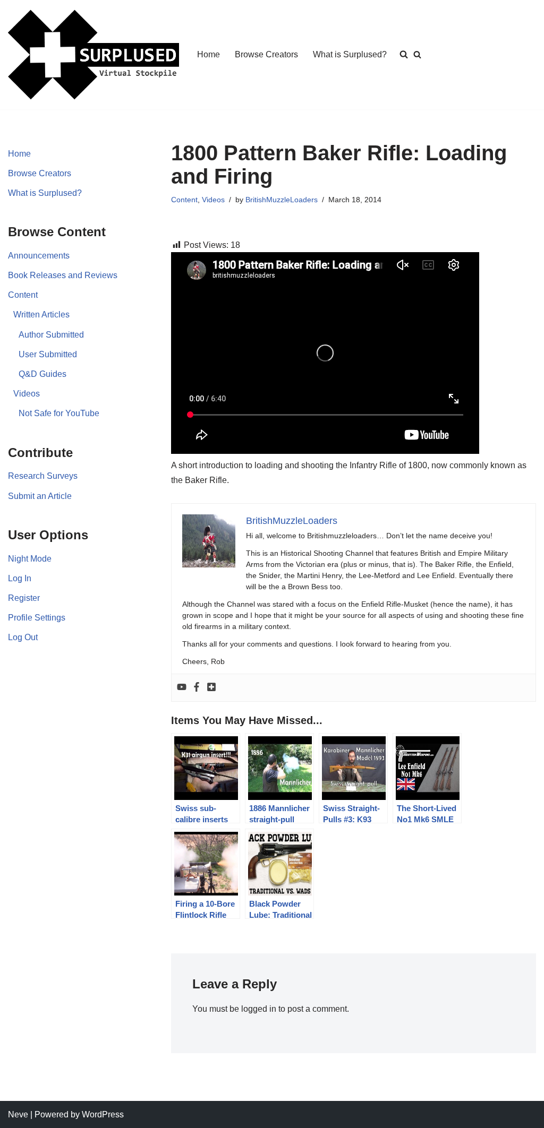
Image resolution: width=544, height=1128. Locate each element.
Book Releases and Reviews (62, 275)
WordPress (103, 1114)
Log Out (23, 637)
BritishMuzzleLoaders (281, 199)
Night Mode (30, 558)
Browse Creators (266, 54)
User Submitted (48, 354)
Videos (26, 393)
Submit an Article (40, 496)
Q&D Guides (42, 373)
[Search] (417, 54)
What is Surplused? (350, 54)
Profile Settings (36, 617)
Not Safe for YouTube (59, 413)
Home (208, 54)
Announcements (39, 255)
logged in (258, 1008)
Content (23, 294)
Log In (19, 578)
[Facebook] (196, 687)
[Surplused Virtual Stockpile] (93, 55)
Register (24, 597)
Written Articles (41, 314)
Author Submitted (51, 334)
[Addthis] (211, 687)
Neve (18, 1114)
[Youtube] (181, 687)
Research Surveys (43, 475)
